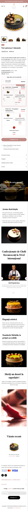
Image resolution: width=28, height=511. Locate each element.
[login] (23, 6)
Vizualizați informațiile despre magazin (10, 148)
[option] (14, 23)
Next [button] (25, 23)
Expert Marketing (16, 507)
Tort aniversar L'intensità (14, 454)
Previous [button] (2, 23)
